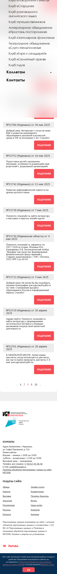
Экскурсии (7, 500)
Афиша (6, 487)
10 (36, 384)
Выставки (7, 496)
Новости (6, 491)
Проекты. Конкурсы (40, 496)
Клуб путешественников (27, 22)
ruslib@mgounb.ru (17, 466)
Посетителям (9, 505)
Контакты (15, 80)
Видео (34, 500)
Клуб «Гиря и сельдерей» (28, 53)
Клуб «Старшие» (21, 6)
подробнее (44, 145)
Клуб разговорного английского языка (23, 14)
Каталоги (7, 514)
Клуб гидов (17, 65)
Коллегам (15, 72)
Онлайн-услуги (37, 487)
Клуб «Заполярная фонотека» (32, 37)
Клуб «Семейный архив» (27, 59)
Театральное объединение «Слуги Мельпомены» (29, 45)
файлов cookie (47, 564)
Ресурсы (6, 509)
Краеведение (37, 491)
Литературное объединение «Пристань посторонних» (30, 30)
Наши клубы (36, 505)
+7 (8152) (33, 464)
